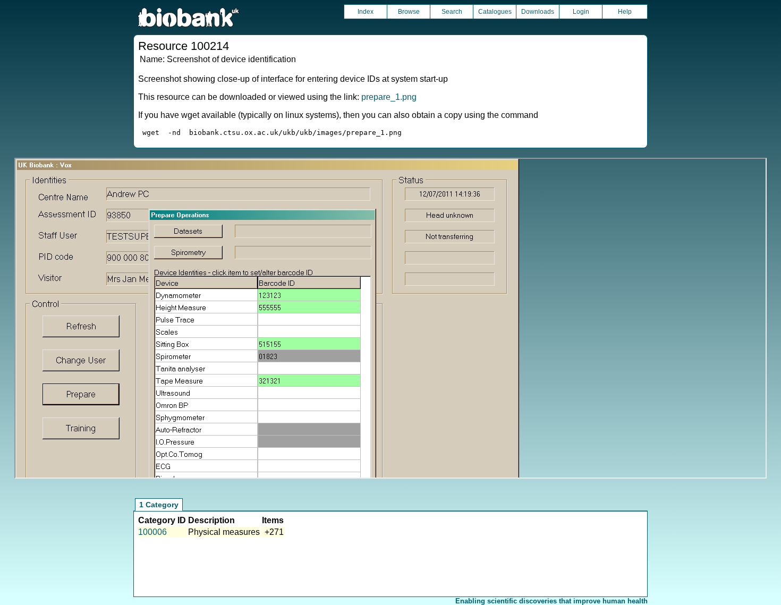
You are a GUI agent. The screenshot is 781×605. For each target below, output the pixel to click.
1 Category (159, 504)
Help (625, 11)
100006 (152, 531)
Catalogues (495, 11)
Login (581, 11)
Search (452, 11)
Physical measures (224, 531)
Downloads (537, 11)
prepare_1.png (389, 96)
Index (365, 11)
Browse (409, 11)
